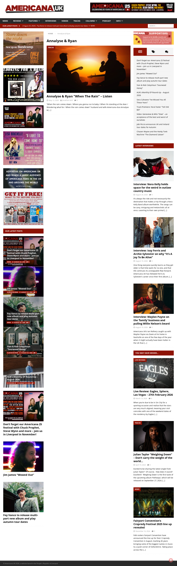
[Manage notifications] (171, 560)
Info (118, 21)
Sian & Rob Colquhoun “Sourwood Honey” (18, 348)
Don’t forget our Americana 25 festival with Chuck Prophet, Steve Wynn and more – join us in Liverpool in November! (23, 254)
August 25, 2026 (19, 262)
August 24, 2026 (142, 194)
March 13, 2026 (141, 398)
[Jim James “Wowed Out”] (23, 281)
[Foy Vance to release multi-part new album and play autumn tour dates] (23, 497)
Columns (90, 21)
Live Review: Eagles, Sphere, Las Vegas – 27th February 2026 (153, 393)
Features (33, 21)
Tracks (76, 21)
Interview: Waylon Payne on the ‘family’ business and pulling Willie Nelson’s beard (151, 320)
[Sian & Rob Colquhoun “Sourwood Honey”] (23, 342)
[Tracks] (153, 436)
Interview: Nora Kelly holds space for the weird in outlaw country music (152, 187)
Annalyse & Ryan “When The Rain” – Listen (79, 96)
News (5, 21)
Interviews (50, 21)
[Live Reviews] (153, 373)
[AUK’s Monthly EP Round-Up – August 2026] (23, 372)
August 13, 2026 (142, 327)
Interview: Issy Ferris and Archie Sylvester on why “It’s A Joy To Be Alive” (152, 254)
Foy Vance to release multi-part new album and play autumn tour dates (23, 316)
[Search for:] (161, 25)
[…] (49, 110)
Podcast (106, 21)
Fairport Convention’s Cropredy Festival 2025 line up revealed (152, 524)
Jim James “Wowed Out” (19, 288)
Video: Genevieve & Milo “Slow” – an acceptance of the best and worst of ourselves (152, 117)
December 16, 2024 (143, 531)
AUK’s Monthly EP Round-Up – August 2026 (22, 378)
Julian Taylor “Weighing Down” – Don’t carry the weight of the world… (152, 458)
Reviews (17, 21)
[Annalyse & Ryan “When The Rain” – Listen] (88, 69)
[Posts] (140, 51)
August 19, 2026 (142, 261)
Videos (65, 21)
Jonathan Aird (67, 100)
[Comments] (166, 51)
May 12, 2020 (54, 100)
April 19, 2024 (141, 465)
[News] (153, 502)
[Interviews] (153, 166)
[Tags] (153, 51)
